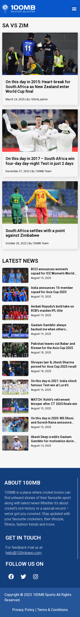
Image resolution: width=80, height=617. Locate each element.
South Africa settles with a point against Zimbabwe (35, 233)
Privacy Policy (23, 610)
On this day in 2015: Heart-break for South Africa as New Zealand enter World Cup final (38, 86)
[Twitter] (23, 576)
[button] (74, 8)
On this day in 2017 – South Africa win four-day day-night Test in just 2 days (40, 161)
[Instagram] (35, 576)
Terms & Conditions (52, 610)
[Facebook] (11, 576)
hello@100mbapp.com (24, 553)
